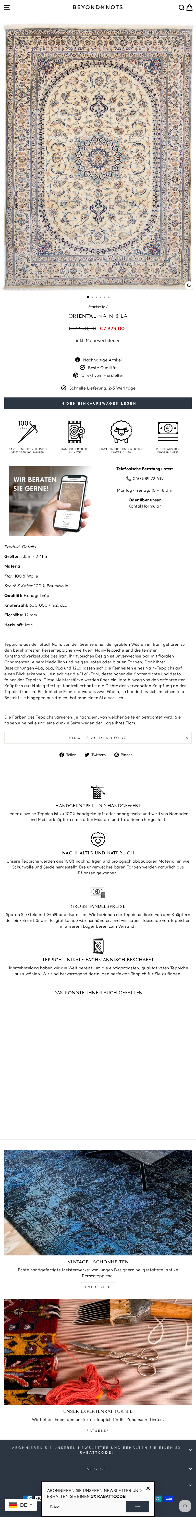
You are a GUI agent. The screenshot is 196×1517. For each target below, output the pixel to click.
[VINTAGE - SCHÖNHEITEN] (98, 1202)
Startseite (96, 306)
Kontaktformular (144, 506)
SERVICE (97, 1469)
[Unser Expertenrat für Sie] (98, 1352)
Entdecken (98, 1287)
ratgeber (98, 1430)
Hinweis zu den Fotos (98, 738)
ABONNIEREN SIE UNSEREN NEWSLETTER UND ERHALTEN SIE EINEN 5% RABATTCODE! (96, 1449)
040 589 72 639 (147, 478)
